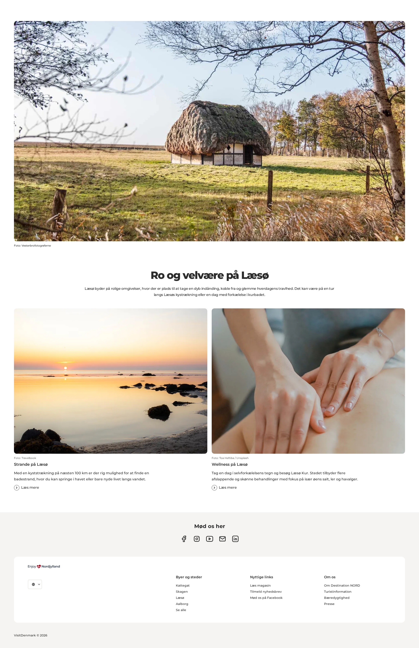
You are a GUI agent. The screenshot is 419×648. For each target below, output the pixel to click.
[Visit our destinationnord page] (235, 539)
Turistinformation (338, 592)
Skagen (182, 592)
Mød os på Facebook (266, 598)
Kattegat (183, 585)
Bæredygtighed (337, 598)
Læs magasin (260, 585)
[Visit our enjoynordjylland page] (184, 539)
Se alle (181, 610)
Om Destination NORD (342, 585)
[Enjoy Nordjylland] (44, 566)
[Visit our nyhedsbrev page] (222, 539)
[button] (110, 473)
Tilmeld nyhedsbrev (266, 592)
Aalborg (182, 604)
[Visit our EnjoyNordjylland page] (209, 539)
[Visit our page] (197, 539)
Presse (329, 604)
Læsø (180, 598)
